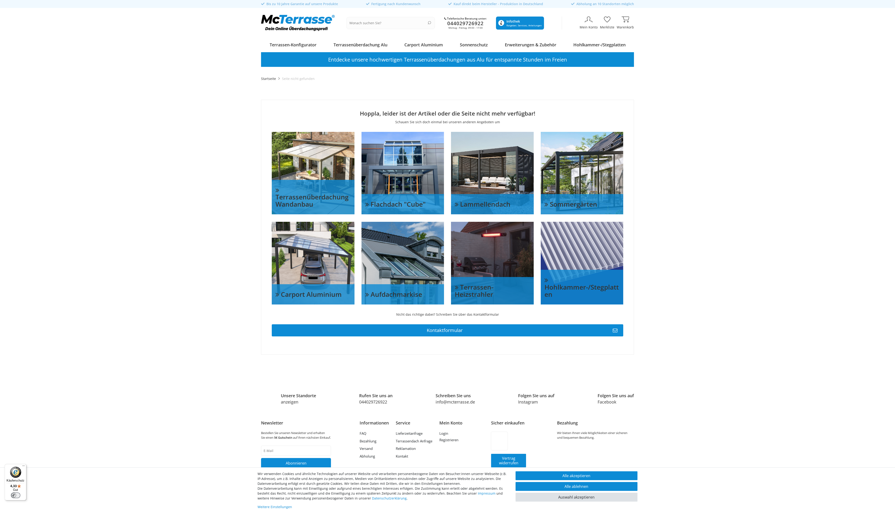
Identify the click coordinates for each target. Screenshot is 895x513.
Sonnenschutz (474, 45)
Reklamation (406, 448)
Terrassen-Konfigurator (293, 45)
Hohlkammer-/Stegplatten (599, 45)
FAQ (363, 433)
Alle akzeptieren (576, 475)
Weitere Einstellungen (275, 507)
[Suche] (429, 22)
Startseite (268, 78)
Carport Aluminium (423, 45)
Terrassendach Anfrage (414, 441)
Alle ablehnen (576, 486)
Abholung (367, 456)
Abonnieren (296, 463)
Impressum (487, 493)
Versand (366, 448)
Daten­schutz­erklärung (389, 498)
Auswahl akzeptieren (576, 497)
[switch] (15, 495)
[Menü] (23, 467)
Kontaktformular (445, 330)
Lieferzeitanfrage (409, 433)
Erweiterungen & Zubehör (530, 45)
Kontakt (402, 456)
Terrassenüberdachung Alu (360, 45)
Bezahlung (368, 441)
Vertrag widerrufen (508, 460)
